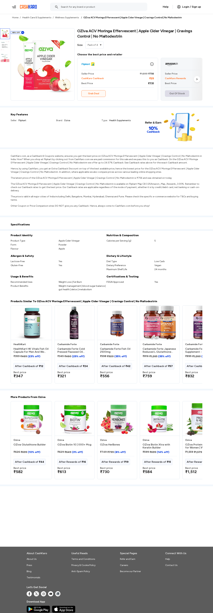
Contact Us (171, 565)
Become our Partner (130, 571)
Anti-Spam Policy (80, 571)
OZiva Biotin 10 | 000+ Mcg (74, 444)
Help (166, 6)
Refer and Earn (127, 559)
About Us (32, 559)
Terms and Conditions (83, 559)
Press (29, 565)
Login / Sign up (191, 6)
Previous (17, 345)
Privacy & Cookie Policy (83, 565)
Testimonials (33, 577)
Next (197, 79)
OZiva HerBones (110, 444)
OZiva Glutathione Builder (29, 444)
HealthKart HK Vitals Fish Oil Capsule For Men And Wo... (31, 350)
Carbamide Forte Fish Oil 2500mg (115, 350)
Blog (29, 571)
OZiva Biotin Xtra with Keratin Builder (156, 446)
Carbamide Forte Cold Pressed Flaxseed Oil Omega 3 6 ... (71, 350)
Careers (124, 565)
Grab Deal (93, 93)
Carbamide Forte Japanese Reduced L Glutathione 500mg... (159, 350)
